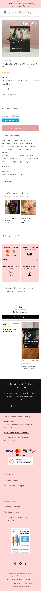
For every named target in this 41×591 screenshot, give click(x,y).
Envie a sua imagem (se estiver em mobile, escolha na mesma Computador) (20, 116)
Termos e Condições (12, 506)
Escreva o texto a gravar (9, 94)
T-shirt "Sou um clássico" (10, 219)
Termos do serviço (30, 579)
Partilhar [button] (8, 181)
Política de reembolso (24, 576)
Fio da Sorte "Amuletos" (25, 219)
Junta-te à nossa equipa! (14, 485)
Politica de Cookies (11, 512)
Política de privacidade (14, 579)
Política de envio (17, 583)
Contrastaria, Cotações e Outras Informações (16, 518)
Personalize (18, 573)
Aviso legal (28, 583)
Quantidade (6, 84)
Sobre (6, 491)
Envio (14, 80)
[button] (5, 12)
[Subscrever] (34, 406)
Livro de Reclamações (12, 501)
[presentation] (3, 209)
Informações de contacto (22, 586)
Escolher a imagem (10, 120)
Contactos (8, 496)
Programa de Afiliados (12, 480)
